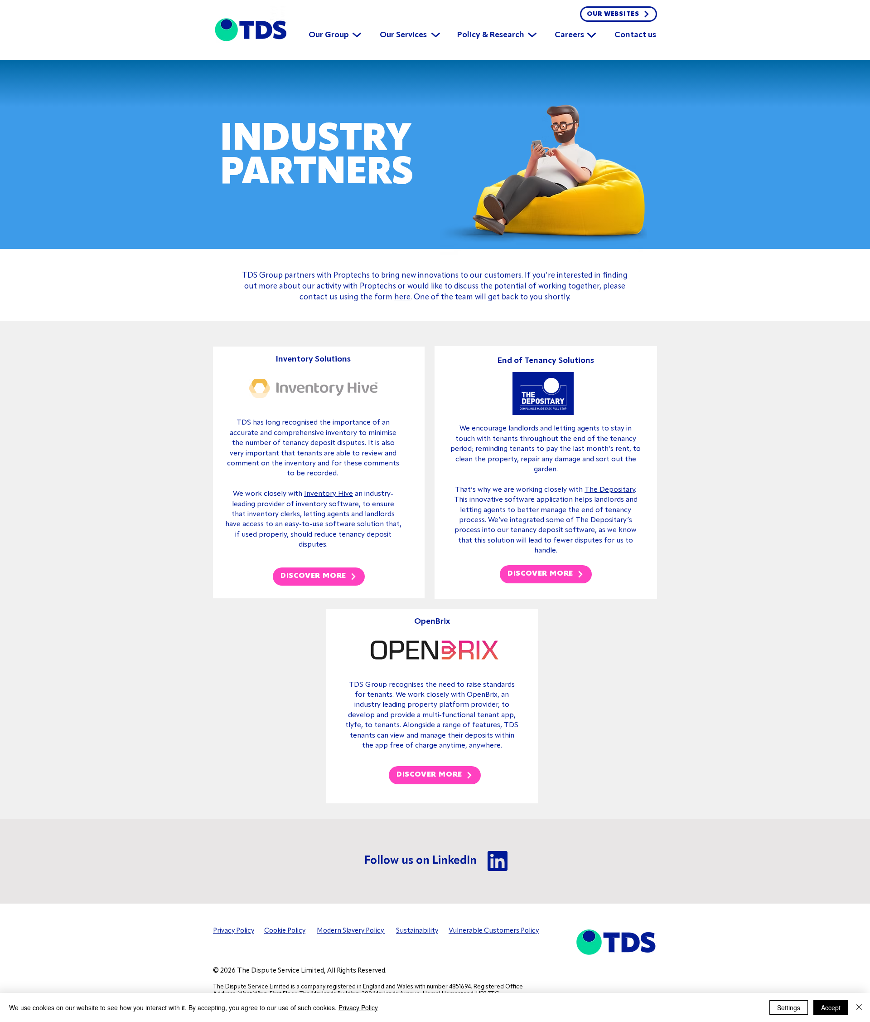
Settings (788, 1007)
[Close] (859, 1007)
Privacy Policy (358, 1007)
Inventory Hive (328, 494)
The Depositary (610, 490)
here (402, 297)
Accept (831, 1007)
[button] (328, 31)
